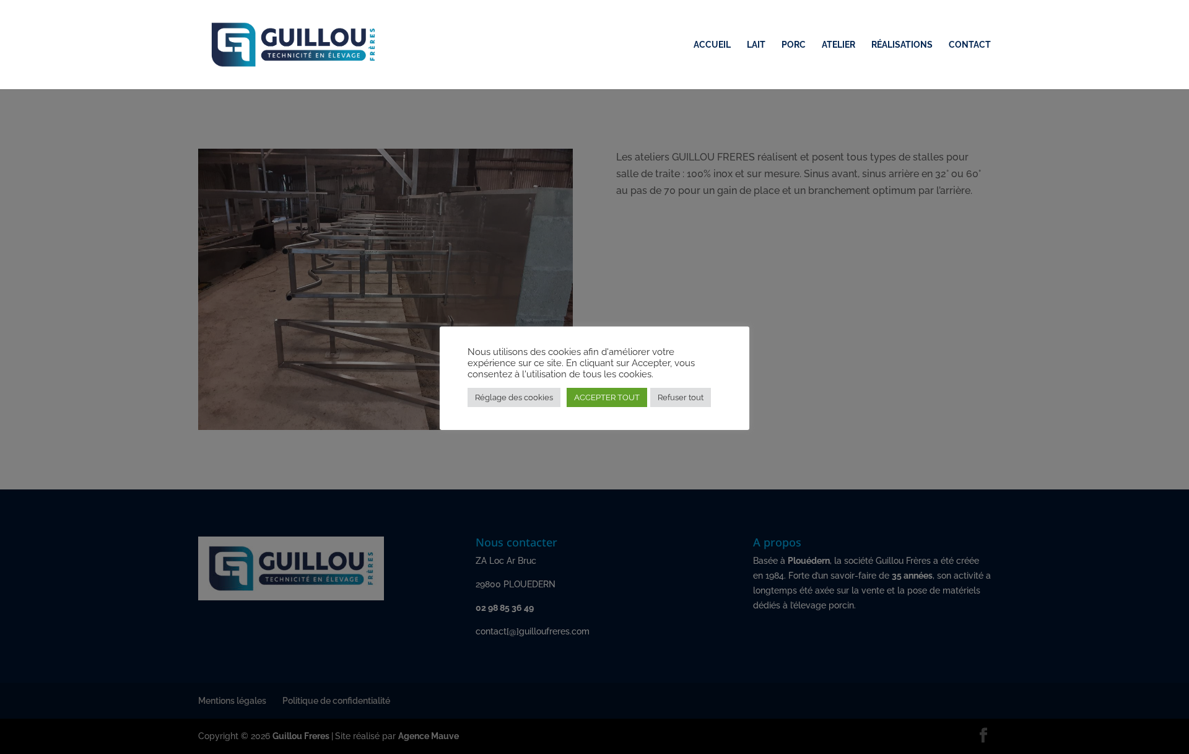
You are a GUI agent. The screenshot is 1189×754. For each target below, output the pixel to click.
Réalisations (902, 45)
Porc (794, 45)
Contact (970, 45)
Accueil (712, 45)
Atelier (838, 45)
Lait (756, 45)
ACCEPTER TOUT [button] (607, 397)
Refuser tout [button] (680, 397)
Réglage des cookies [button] (514, 397)
